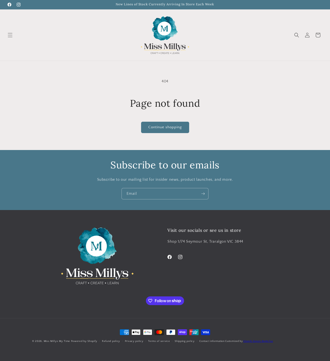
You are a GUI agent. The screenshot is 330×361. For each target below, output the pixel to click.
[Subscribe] (203, 193)
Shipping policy (185, 340)
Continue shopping (165, 127)
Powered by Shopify (84, 341)
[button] (10, 35)
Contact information (211, 340)
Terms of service (159, 340)
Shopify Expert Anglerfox (258, 341)
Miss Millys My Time (57, 341)
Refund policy (111, 340)
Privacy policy (134, 340)
